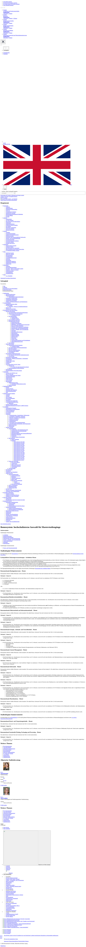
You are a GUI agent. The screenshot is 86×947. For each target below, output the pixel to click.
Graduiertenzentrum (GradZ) (12, 914)
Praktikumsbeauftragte (10, 518)
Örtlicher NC (11, 365)
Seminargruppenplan (15, 475)
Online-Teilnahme (15, 439)
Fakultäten (5, 53)
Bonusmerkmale (6, 751)
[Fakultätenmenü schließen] (3, 41)
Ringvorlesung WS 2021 (19, 450)
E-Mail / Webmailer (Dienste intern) (13, 886)
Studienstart (8, 222)
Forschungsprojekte (10, 239)
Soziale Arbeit (14, 339)
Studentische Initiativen (11, 261)
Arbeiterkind (11, 504)
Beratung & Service (10, 230)
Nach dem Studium (10, 228)
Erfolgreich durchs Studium (12, 225)
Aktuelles (8, 207)
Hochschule (5, 205)
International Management (16, 331)
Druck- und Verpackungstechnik (10, 548)
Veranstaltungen (9, 272)
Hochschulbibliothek (10, 398)
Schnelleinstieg (6, 52)
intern (4, 274)
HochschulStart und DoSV (14, 319)
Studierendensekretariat (11, 507)
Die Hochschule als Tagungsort (12, 248)
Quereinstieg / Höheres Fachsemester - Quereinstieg (17, 358)
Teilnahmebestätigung (16, 466)
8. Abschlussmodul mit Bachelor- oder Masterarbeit (19, 423)
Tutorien (7, 396)
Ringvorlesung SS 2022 (19, 449)
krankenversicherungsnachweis (15, 508)
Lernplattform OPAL (10, 908)
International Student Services (12, 510)
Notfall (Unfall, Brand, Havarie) (13, 879)
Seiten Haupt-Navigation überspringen (9, 200)
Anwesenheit (14, 467)
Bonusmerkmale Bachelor (14, 321)
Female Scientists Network (11, 404)
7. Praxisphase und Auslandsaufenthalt (17, 422)
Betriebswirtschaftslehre (16, 323)
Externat (7, 363)
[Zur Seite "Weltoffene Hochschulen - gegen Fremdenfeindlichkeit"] (17, 923)
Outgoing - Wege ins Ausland (12, 269)
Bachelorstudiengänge (10, 294)
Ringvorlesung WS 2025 (19, 441)
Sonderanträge (14, 317)
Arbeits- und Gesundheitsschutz (12, 521)
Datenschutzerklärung (13, 941)
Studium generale (9, 427)
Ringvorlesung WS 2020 (19, 452)
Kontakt (7, 216)
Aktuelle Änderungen (15, 478)
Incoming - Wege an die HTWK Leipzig (14, 268)
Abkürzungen (17, 483)
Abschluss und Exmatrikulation (12, 491)
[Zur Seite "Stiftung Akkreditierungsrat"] (15, 927)
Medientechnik (14, 336)
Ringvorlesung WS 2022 (19, 447)
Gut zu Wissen (9, 380)
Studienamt (8, 513)
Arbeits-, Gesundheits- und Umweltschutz (15, 880)
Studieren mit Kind (10, 493)
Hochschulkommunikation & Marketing (14, 214)
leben (4, 251)
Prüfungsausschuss (13, 425)
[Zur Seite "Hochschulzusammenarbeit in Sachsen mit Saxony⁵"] (10, 926)
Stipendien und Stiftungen (11, 389)
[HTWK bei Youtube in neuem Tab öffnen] (6, 933)
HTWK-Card (9, 489)
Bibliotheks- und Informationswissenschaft (20, 324)
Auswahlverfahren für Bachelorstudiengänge (18, 312)
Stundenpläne (9, 882)
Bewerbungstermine (7, 746)
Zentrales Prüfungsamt (10, 892)
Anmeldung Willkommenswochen (18, 383)
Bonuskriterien (15, 553)
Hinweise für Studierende (16, 480)
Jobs (7, 392)
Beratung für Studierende (11, 903)
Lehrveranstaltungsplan (13, 474)
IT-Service (8, 520)
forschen (5, 231)
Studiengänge (9, 219)
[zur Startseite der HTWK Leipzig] (9, 198)
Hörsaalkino (8, 260)
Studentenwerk (9, 519)
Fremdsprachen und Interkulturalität (18, 431)
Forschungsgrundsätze (10, 233)
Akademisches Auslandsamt (12, 515)
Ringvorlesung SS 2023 (19, 446)
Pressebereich (9, 887)
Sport (7, 896)
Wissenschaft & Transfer (11, 245)
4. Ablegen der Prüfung (14, 418)
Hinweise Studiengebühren (14, 350)
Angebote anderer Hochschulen (18, 437)
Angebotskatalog (12, 428)
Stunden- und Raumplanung (12, 514)
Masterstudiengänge (10, 295)
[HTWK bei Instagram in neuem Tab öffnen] (7, 929)
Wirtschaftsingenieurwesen (17, 341)
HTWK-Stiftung (9, 916)
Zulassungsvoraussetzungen (9, 748)
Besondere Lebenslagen (11, 227)
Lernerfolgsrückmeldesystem (12, 402)
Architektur (5, 535)
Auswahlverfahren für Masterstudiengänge (18, 347)
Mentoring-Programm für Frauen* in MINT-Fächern (17, 405)
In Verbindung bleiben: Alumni (12, 250)
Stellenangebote (9, 208)
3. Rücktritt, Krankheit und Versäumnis (17, 417)
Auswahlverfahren (7, 747)
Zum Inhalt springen (7, 1)
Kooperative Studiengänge (11, 298)
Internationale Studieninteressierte (13, 353)
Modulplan (13, 476)
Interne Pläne (14, 479)
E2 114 (4, 780)
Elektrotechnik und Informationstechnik (19, 328)
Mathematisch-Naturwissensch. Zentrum (14, 894)
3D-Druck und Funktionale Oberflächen (19, 327)
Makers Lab (8, 307)
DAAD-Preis (11, 356)
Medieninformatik (15, 334)
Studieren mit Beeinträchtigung (12, 495)
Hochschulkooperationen (11, 267)
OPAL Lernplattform (13, 485)
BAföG (7, 387)
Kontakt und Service (10, 243)
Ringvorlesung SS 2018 (19, 457)
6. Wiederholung (12, 421)
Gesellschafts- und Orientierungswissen (19, 429)
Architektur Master (15, 346)
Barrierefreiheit (21, 941)
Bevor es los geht (9, 374)
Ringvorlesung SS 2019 (19, 455)
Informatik (13, 330)
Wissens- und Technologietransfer (13, 238)
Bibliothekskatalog (13, 486)
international (5, 265)
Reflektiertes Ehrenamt (16, 434)
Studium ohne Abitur (10, 360)
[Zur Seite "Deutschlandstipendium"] (10, 922)
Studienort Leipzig (10, 252)
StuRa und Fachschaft (16, 464)
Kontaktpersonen (9, 273)
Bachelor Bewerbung (10, 311)
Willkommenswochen (13, 382)
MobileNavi (3, 945)
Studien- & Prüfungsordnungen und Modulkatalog (16, 301)
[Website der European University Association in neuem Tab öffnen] (16, 918)
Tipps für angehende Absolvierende (13, 490)
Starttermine (13, 435)
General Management (7, 541)
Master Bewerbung (10, 344)
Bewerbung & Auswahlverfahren (13, 221)
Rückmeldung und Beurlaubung (13, 409)
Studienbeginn (9, 377)
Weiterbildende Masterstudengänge (16, 296)
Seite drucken (6, 827)
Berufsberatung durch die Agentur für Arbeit (15, 499)
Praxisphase (8, 470)
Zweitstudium (9, 359)
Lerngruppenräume (10, 411)
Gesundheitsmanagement (11, 257)
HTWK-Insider (9, 305)
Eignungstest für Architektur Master (42, 568)
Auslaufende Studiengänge (11, 299)
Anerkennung (14, 463)
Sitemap (27, 941)
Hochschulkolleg (9, 897)
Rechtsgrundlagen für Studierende (16, 509)
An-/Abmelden (9, 275)
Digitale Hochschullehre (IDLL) (13, 905)
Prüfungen (8, 414)
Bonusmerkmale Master (14, 351)
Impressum (6, 941)
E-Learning (8, 399)
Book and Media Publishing (17, 325)
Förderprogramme (10, 236)
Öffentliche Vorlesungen (11, 910)
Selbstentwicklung (15, 432)
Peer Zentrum (9, 397)
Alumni (7, 913)
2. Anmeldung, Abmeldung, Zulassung (17, 416)
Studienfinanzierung (10, 224)
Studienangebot (6, 756)
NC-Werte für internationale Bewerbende (20, 367)
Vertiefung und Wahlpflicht (11, 472)
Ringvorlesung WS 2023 (19, 445)
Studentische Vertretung (11, 262)
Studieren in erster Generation (12, 496)
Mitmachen (11, 403)
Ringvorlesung (12, 438)
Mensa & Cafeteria (10, 254)
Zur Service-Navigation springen (10, 2)
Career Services (9, 516)
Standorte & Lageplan (10, 213)
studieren (5, 217)
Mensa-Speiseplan (10, 881)
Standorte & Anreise (10, 885)
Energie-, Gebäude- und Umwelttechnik (19, 329)
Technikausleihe (12, 468)
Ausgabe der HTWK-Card (11, 373)
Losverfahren (11, 342)
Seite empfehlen (6, 828)
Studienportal (9, 909)
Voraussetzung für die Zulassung (15, 313)
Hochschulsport (9, 255)
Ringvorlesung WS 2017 (19, 458)
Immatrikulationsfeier (10, 376)
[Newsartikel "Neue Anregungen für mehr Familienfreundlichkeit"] (19, 921)
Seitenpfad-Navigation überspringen (8, 278)
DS (4, 778)
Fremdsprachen (9, 256)
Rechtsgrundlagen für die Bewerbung (14, 370)
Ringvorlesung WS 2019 (19, 454)
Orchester (8, 259)
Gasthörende (8, 362)
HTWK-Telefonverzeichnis (12, 877)
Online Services (9, 379)
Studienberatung (6, 757)
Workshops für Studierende (11, 400)
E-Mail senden (4, 785)
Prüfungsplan (11, 426)
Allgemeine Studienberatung (12, 502)
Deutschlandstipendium (11, 391)
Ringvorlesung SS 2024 (19, 444)
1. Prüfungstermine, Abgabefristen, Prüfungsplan (19, 415)
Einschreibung (9, 369)
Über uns (8, 210)
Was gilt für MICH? (15, 462)
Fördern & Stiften (9, 246)
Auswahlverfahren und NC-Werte (13, 364)
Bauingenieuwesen (15, 322)
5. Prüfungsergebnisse (13, 420)
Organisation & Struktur (11, 211)
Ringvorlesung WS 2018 (19, 456)
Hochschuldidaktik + (10, 906)
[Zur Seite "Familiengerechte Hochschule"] (11, 920)
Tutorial (15, 481)
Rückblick (13, 440)
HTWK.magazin (9, 888)
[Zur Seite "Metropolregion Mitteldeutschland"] (12, 924)
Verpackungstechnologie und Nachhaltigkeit (20, 340)
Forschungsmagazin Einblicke (12, 240)
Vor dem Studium (9, 220)
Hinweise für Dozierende (16, 484)
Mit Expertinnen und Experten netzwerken (15, 249)
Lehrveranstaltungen (10, 410)
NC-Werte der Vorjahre (8, 753)
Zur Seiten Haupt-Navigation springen (11, 4)
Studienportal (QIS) (13, 487)
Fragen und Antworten (13, 461)
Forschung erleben (10, 242)
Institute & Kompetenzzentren (12, 234)
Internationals (9, 381)
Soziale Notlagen (9, 388)
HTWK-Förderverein (10, 915)
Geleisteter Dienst (15, 318)
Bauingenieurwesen (7, 536)
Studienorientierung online (11, 304)
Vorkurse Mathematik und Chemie (13, 375)
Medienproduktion (15, 335)
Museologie (13, 338)
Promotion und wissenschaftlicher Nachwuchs (16, 237)
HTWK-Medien (9, 215)
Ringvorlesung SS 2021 (19, 451)
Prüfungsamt (8, 511)
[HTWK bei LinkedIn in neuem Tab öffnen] (7, 930)
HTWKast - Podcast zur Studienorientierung (18, 306)
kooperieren (5, 244)
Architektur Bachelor (15, 315)
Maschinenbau (14, 333)
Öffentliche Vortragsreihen (11, 209)
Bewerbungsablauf (13, 316)
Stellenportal (8, 263)
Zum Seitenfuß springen (8, 5)
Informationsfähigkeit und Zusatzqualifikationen (21, 433)
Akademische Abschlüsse (11, 300)
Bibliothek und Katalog (11, 891)
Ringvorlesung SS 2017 (19, 460)
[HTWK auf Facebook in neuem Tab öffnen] (7, 932)
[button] (6, 48)
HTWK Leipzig (4, 197)
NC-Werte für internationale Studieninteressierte (19, 354)
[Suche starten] (14, 193)
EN (71, 184)
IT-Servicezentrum (10, 893)
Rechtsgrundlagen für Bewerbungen (16, 368)
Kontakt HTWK (6, 144)
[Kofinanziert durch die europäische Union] (11, 939)
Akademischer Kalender (11, 408)
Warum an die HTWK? (11, 309)
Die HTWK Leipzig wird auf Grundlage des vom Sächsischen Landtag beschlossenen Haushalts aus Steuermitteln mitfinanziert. (31, 935)
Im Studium (8, 226)
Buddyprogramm (12, 385)
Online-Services (9, 473)
